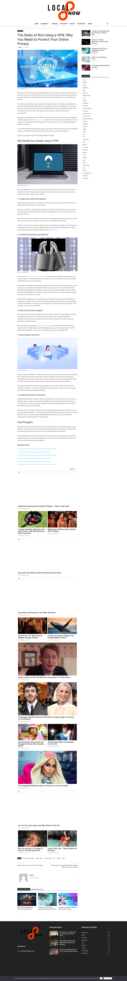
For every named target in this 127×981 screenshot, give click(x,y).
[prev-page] (18, 912)
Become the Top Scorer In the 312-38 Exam (30, 865)
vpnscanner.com (39, 120)
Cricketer (85, 106)
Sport (84, 160)
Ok (101, 978)
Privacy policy (107, 978)
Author (85, 85)
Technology (81, 24)
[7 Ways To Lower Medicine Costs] (86, 59)
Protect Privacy (47, 858)
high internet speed (44, 325)
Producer (85, 150)
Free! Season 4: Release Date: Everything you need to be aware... (68, 933)
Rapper (85, 152)
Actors (84, 80)
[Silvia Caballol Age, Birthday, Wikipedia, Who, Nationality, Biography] (54, 943)
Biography (44, 24)
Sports (84, 163)
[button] (107, 24)
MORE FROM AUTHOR (37, 889)
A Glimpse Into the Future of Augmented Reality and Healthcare (100, 50)
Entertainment (87, 113)
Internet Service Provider (28, 858)
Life (84, 137)
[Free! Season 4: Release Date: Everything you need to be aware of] (54, 934)
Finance (85, 121)
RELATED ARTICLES (23, 889)
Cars (84, 98)
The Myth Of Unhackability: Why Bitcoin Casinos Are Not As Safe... (100, 32)
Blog (84, 90)
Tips (84, 168)
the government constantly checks (36, 276)
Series (84, 155)
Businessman (86, 95)
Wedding (85, 176)
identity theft (53, 230)
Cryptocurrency (87, 108)
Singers (85, 157)
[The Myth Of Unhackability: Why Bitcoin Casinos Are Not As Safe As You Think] (86, 33)
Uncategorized (87, 173)
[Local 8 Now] (63, 11)
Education (63, 24)
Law (84, 134)
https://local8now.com (34, 877)
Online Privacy (39, 858)
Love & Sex (86, 139)
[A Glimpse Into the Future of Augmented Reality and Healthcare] (47, 899)
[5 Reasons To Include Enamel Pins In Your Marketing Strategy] (54, 952)
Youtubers (86, 178)
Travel (90, 24)
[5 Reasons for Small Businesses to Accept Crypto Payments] (86, 42)
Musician (85, 147)
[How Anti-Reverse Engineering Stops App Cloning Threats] (26, 899)
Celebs (85, 100)
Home (36, 24)
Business (55, 24)
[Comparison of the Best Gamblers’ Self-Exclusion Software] (68, 899)
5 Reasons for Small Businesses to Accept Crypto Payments (100, 41)
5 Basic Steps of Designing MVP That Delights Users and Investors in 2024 (64, 866)
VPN (64, 858)
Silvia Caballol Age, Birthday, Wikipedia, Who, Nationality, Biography (67, 942)
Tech (54, 858)
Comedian (86, 103)
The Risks (59, 858)
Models (85, 144)
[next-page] (21, 912)
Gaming (85, 126)
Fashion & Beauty (88, 119)
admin (20, 47)
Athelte (85, 82)
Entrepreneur (87, 116)
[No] (125, 978)
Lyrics (84, 142)
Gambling (85, 124)
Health (72, 24)
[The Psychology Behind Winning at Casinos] (86, 68)
